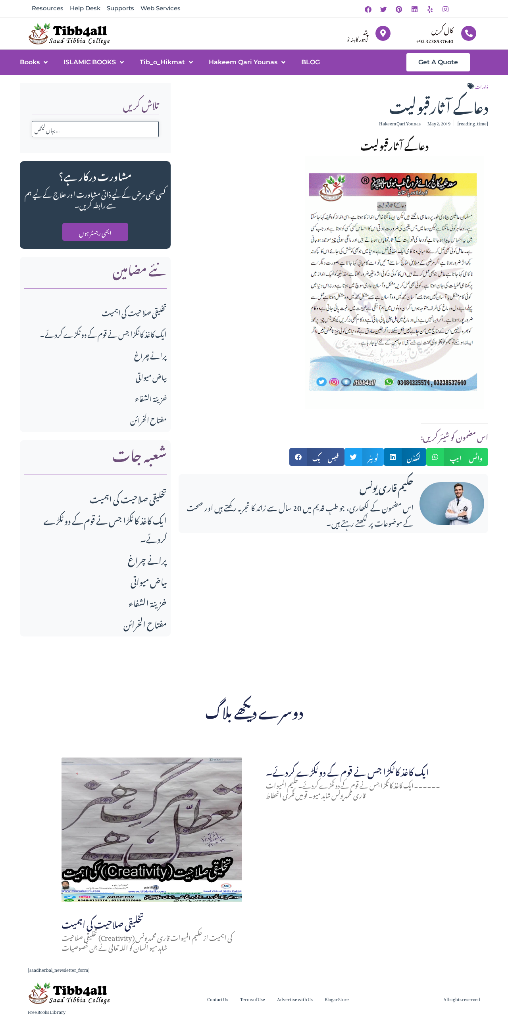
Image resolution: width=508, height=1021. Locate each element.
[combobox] (95, 129)
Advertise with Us (295, 998)
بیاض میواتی (151, 376)
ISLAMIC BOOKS (90, 62)
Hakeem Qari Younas (243, 62)
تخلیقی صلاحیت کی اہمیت (134, 312)
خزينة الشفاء (151, 397)
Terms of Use (252, 998)
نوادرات (481, 86)
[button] (317, 457)
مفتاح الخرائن (148, 419)
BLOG (310, 62)
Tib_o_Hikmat (162, 62)
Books (30, 62)
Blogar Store (337, 998)
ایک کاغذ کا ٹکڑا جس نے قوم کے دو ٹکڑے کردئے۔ (103, 333)
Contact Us (217, 998)
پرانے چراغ (150, 354)
